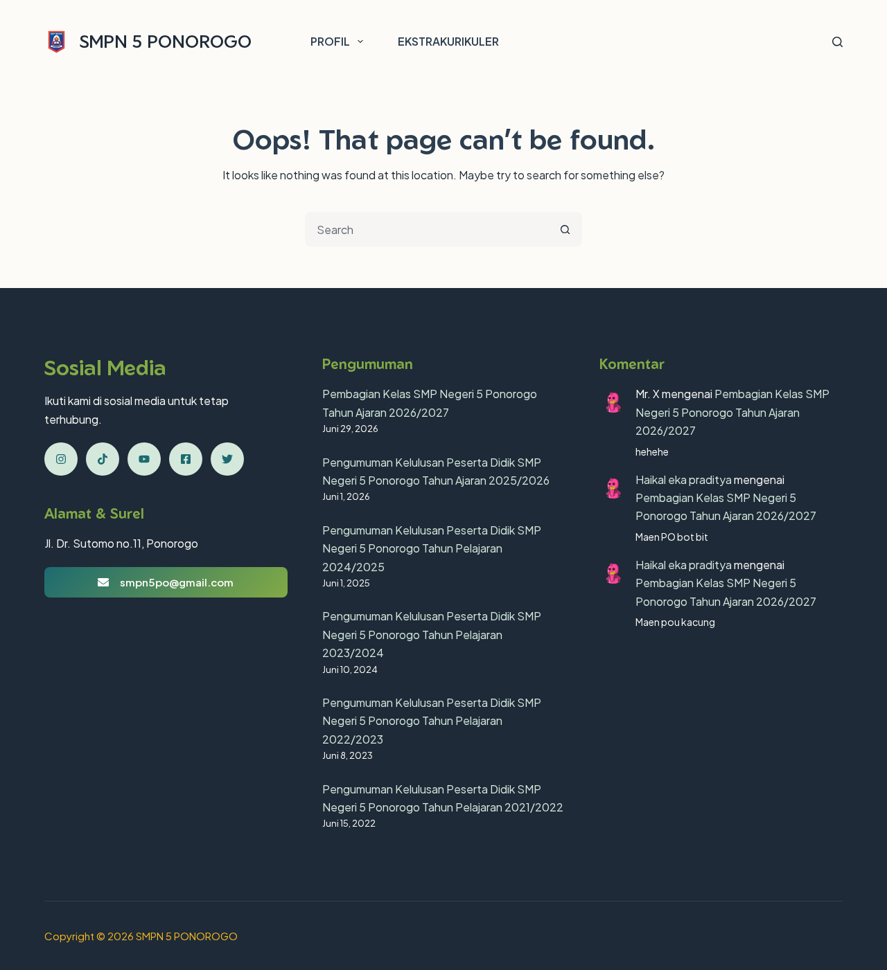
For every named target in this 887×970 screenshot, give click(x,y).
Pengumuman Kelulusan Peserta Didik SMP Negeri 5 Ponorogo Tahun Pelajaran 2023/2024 (431, 634)
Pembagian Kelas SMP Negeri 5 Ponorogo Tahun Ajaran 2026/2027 (732, 412)
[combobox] (427, 229)
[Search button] (565, 229)
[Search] (837, 42)
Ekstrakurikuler (448, 41)
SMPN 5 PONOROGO (166, 41)
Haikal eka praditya (683, 479)
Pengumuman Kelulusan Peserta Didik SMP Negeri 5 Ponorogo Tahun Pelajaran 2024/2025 (431, 548)
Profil (330, 41)
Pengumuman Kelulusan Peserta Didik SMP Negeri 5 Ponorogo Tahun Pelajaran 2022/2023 (431, 720)
